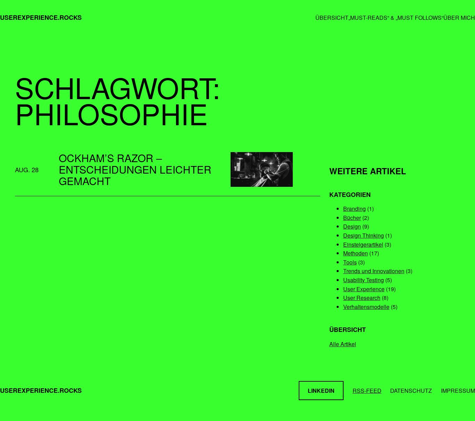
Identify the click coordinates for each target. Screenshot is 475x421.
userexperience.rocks (41, 17)
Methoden (355, 253)
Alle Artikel (342, 344)
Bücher (352, 218)
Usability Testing (363, 280)
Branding (354, 209)
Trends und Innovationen (373, 271)
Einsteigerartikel (363, 244)
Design (352, 226)
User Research (361, 298)
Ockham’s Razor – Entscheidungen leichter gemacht (135, 169)
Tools (350, 262)
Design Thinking (363, 235)
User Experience (364, 289)
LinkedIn (321, 391)
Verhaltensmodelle (366, 307)
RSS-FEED (367, 391)
